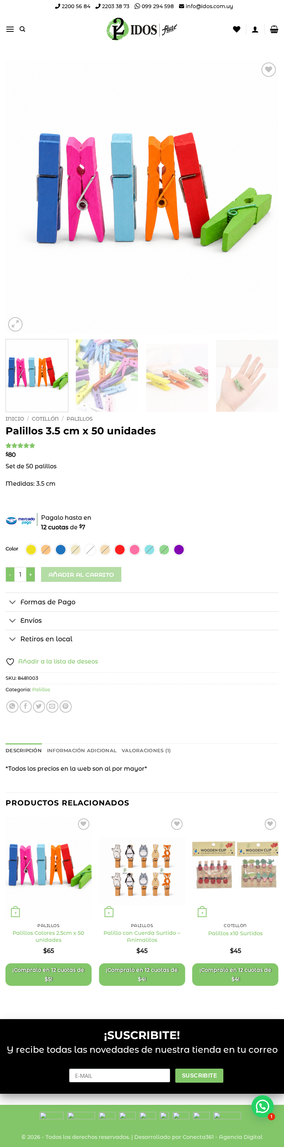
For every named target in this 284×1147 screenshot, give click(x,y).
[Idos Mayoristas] (142, 29)
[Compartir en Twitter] (39, 706)
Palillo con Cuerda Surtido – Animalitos (142, 936)
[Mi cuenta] (255, 29)
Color (12, 549)
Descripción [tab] (24, 750)
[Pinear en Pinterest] (66, 706)
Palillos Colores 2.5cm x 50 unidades (48, 936)
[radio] (31, 549)
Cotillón (45, 419)
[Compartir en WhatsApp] (12, 706)
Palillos (79, 419)
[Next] (263, 197)
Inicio (15, 419)
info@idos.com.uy (209, 6)
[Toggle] (13, 603)
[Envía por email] (52, 706)
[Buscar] (22, 29)
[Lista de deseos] (236, 29)
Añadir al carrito (81, 574)
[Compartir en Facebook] (26, 706)
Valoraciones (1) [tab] (146, 750)
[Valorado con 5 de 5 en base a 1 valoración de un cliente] (142, 445)
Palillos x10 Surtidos (235, 933)
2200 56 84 (75, 6)
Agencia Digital (241, 1137)
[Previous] (20, 197)
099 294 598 (157, 6)
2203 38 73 (115, 6)
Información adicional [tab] (81, 750)
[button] (10, 29)
